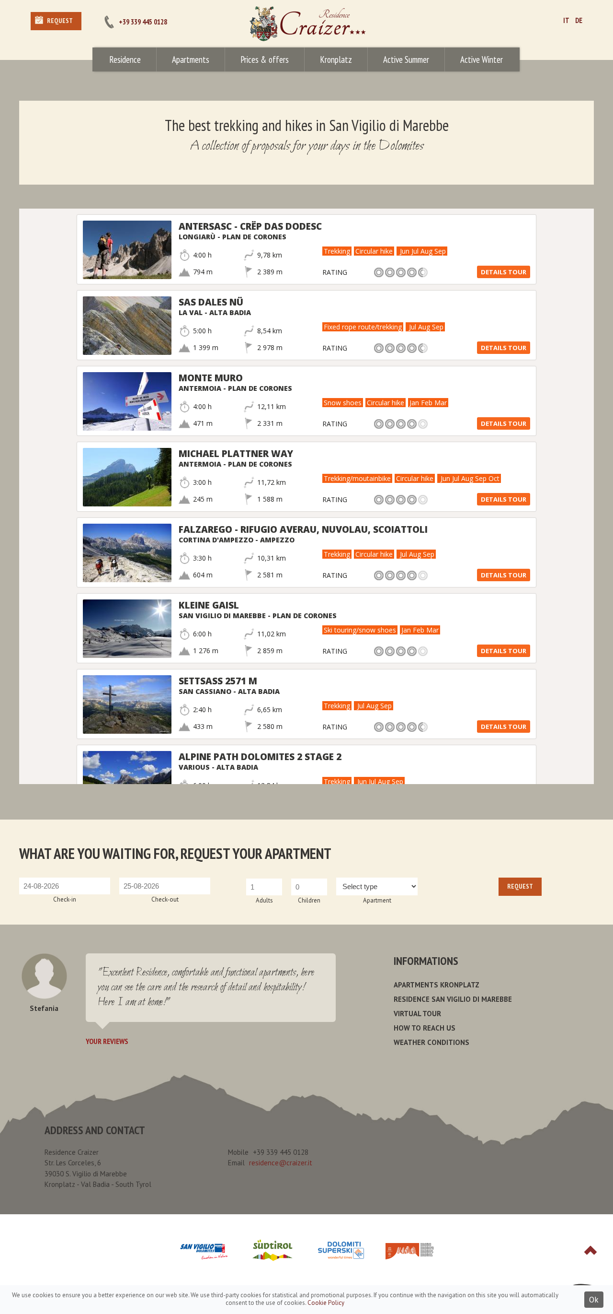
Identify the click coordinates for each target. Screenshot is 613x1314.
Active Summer (406, 59)
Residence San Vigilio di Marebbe (453, 999)
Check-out (165, 899)
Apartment (377, 900)
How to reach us (424, 1027)
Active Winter (481, 59)
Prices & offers (264, 59)
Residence (125, 59)
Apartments (190, 59)
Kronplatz (336, 59)
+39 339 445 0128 (143, 21)
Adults (264, 900)
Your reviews (107, 1041)
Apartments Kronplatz (436, 984)
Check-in (64, 899)
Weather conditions (431, 1042)
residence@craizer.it (280, 1162)
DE (578, 20)
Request (60, 20)
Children (309, 900)
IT (566, 20)
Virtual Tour (417, 1013)
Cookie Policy (325, 1303)
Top (590, 1250)
